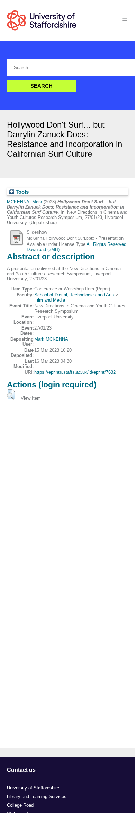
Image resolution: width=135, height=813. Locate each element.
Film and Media (49, 300)
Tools (21, 192)
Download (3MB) (43, 249)
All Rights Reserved (106, 244)
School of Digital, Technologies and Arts (74, 294)
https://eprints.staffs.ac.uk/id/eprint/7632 (75, 372)
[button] (11, 394)
